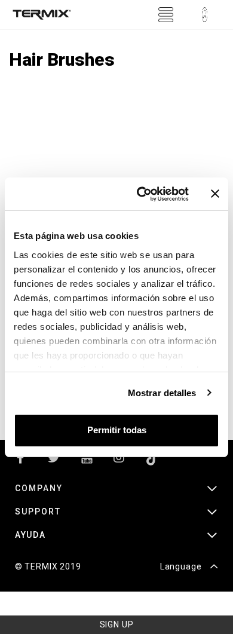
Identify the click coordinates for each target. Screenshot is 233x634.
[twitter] (54, 460)
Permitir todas (116, 430)
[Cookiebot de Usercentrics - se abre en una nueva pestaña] (141, 194)
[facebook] (21, 460)
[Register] (204, 14)
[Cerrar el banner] (215, 193)
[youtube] (87, 460)
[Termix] (42, 14)
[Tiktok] (152, 460)
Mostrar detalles (162, 393)
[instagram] (119, 460)
